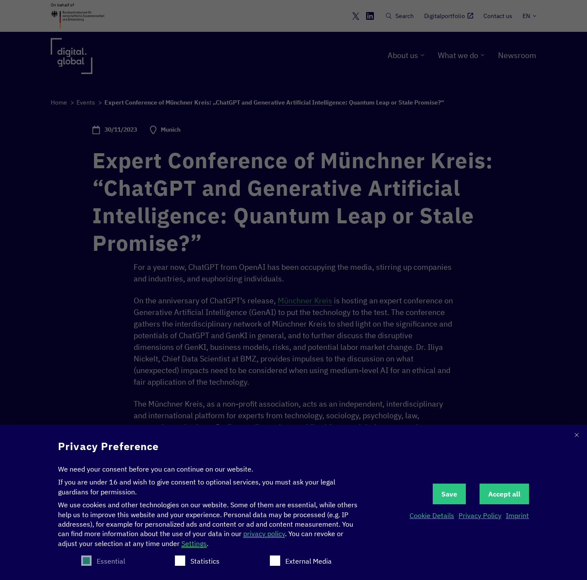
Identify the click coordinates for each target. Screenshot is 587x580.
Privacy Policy (480, 515)
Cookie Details (432, 515)
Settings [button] (194, 543)
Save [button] (449, 494)
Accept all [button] (504, 494)
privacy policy (264, 533)
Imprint (517, 515)
